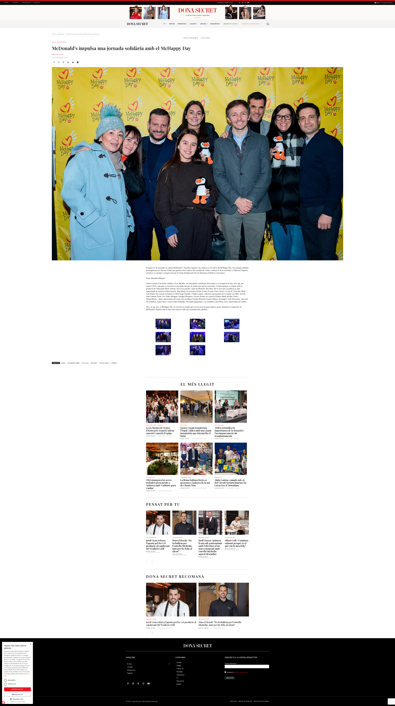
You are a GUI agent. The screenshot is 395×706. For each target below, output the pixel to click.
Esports (218, 477)
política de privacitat (240, 672)
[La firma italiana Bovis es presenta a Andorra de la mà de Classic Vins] (196, 459)
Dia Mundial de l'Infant (74, 363)
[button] (268, 24)
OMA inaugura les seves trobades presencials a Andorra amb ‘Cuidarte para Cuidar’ (161, 484)
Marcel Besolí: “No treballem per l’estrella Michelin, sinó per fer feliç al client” (182, 546)
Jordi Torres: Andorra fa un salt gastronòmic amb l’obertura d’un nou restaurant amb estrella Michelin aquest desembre (210, 547)
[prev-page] (147, 561)
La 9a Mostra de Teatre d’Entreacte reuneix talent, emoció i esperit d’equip (160, 430)
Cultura (183, 425)
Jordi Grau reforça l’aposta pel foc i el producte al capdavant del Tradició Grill (158, 544)
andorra (63, 363)
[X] (245, 2)
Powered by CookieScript (17, 702)
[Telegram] (78, 62)
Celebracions (185, 477)
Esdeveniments (60, 34)
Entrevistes (151, 537)
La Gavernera (85, 363)
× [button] (30, 644)
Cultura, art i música (154, 425)
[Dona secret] (137, 23)
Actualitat (219, 425)
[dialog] (17, 673)
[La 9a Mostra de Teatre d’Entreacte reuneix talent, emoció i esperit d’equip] (162, 406)
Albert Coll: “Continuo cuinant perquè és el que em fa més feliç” (236, 543)
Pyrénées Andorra (104, 363)
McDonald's (94, 363)
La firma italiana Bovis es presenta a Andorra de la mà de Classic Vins (195, 482)
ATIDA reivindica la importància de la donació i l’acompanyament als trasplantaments (229, 431)
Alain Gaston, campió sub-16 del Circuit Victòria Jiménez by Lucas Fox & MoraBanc (231, 482)
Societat (54, 34)
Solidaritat (114, 363)
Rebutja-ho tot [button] (17, 694)
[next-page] (151, 561)
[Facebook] (240, 2)
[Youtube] (248, 2)
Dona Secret (59, 54)
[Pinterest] (63, 62)
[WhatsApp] (68, 62)
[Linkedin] (73, 62)
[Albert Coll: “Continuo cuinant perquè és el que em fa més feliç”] (237, 523)
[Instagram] (242, 2)
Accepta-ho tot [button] (17, 689)
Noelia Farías (177, 554)
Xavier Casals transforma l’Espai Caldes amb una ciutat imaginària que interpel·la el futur (195, 431)
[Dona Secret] (197, 645)
